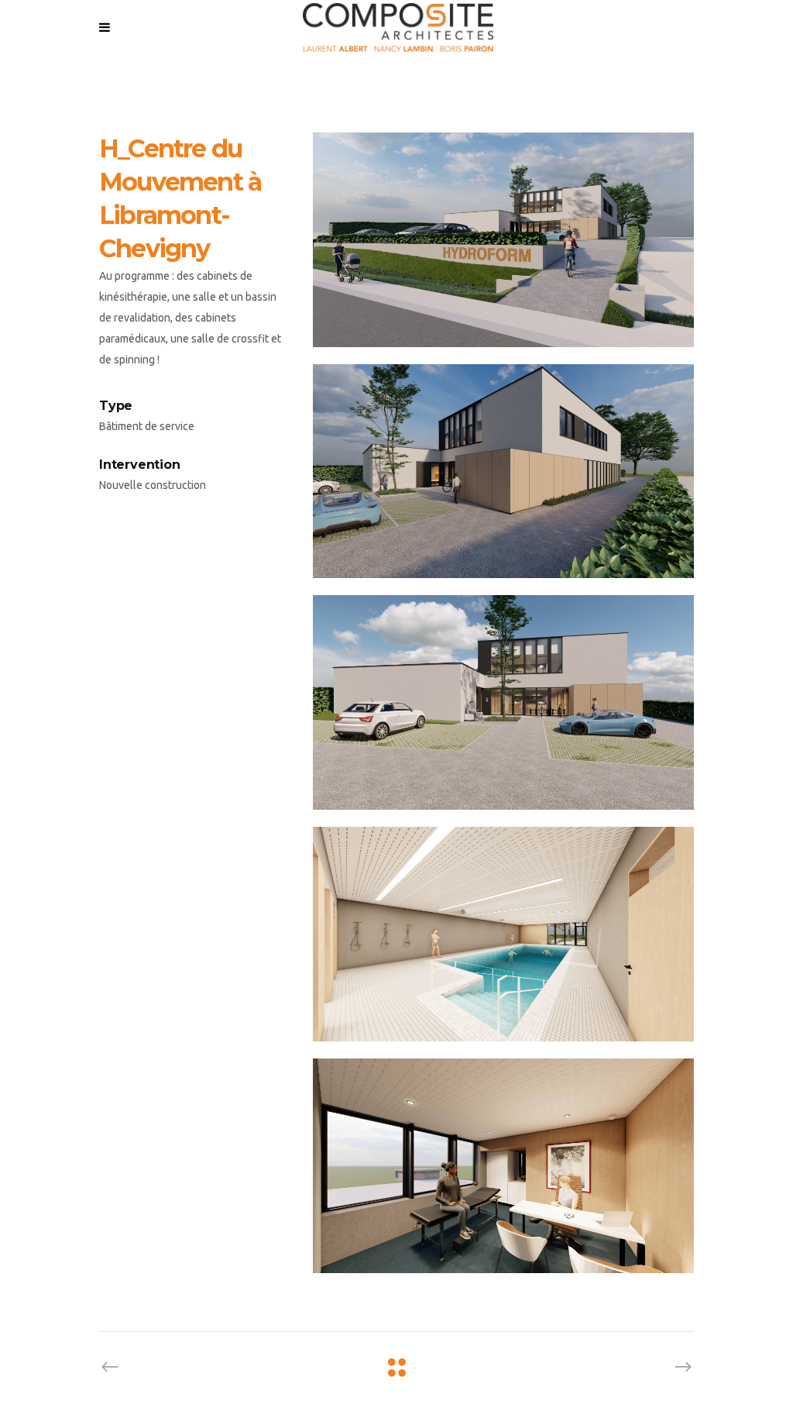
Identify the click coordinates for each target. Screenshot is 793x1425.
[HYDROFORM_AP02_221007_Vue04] (503, 702)
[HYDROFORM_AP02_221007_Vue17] (503, 934)
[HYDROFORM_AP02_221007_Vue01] (503, 240)
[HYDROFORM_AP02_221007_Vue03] (503, 471)
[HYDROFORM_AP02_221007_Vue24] (503, 1165)
